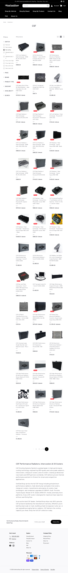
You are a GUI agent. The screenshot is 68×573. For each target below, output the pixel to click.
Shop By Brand (24, 11)
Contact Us (51, 11)
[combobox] (36, 5)
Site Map (53, 569)
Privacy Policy (35, 569)
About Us (14, 16)
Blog (60, 11)
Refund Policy (46, 538)
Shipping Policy (47, 536)
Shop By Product (38, 11)
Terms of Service (44, 569)
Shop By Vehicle (10, 11)
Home (4, 22)
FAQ (6, 16)
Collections (10, 22)
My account (46, 543)
